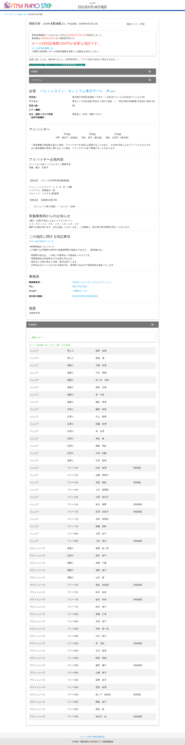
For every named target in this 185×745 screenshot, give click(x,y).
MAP (110, 91)
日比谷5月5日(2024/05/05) (85, 296)
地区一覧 (22, 14)
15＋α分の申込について (41, 241)
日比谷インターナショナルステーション (91, 282)
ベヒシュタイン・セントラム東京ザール (71, 91)
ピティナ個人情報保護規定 (92, 737)
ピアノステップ (10, 14)
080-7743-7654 (79, 286)
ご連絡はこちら (79, 291)
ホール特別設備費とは (42, 48)
